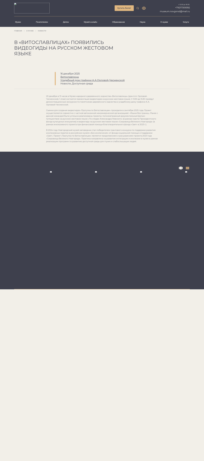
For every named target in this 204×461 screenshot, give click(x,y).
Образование (118, 22)
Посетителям (42, 22)
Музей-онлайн (90, 22)
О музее (164, 22)
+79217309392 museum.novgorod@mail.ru (175, 9)
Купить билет (124, 8)
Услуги (186, 22)
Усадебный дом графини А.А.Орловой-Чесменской (92, 80)
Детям (66, 22)
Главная (18, 31)
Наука (142, 22)
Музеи (18, 22)
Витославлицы (69, 77)
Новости (42, 31)
